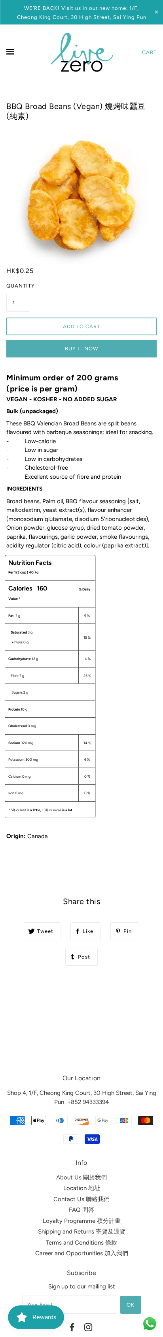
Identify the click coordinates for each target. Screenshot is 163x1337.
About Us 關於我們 (81, 1177)
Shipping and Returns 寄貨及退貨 (81, 1231)
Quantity (18, 286)
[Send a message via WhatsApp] (149, 1323)
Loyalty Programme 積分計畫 (82, 1220)
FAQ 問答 (81, 1209)
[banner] (82, 52)
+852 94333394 (88, 1102)
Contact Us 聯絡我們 (81, 1199)
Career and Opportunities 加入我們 (81, 1253)
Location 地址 (81, 1188)
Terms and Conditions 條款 (81, 1242)
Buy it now (81, 349)
